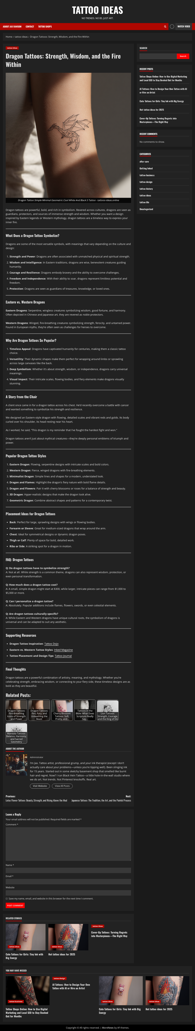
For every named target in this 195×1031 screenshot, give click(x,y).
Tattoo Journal (63, 655)
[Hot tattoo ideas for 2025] (68, 937)
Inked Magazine (63, 649)
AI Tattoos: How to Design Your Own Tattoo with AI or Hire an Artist (71, 986)
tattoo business (147, 175)
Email (9, 876)
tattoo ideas (12, 48)
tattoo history (146, 188)
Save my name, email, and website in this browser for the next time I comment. (51, 898)
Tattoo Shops (45, 26)
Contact (30, 26)
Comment (12, 824)
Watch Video (184, 26)
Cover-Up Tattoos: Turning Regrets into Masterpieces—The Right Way (109, 934)
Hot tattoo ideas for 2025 (61, 954)
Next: (101, 798)
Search (143, 48)
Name (10, 865)
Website (10, 887)
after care (144, 161)
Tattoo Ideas (97, 9)
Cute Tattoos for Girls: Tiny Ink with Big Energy (24, 956)
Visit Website (40, 785)
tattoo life (144, 202)
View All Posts (62, 785)
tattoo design (146, 182)
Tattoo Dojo (51, 643)
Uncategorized (146, 209)
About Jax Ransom (12, 26)
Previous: (36, 798)
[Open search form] (165, 26)
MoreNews (108, 1027)
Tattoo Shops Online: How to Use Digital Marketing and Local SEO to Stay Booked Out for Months (163, 78)
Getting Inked (146, 168)
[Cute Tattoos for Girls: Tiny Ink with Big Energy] (26, 937)
